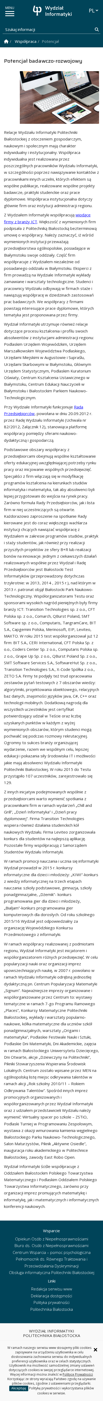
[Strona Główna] (6, 41)
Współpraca (25, 41)
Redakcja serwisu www (51, 1288)
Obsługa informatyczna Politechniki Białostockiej (51, 1272)
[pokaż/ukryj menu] (9, 13)
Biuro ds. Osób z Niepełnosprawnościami (51, 1245)
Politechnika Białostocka (51, 1309)
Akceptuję (18, 1388)
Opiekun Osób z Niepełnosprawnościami (51, 1238)
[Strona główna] (52, 11)
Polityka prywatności (51, 1302)
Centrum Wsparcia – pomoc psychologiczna (52, 1252)
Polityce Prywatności (78, 1374)
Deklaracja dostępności (51, 1295)
